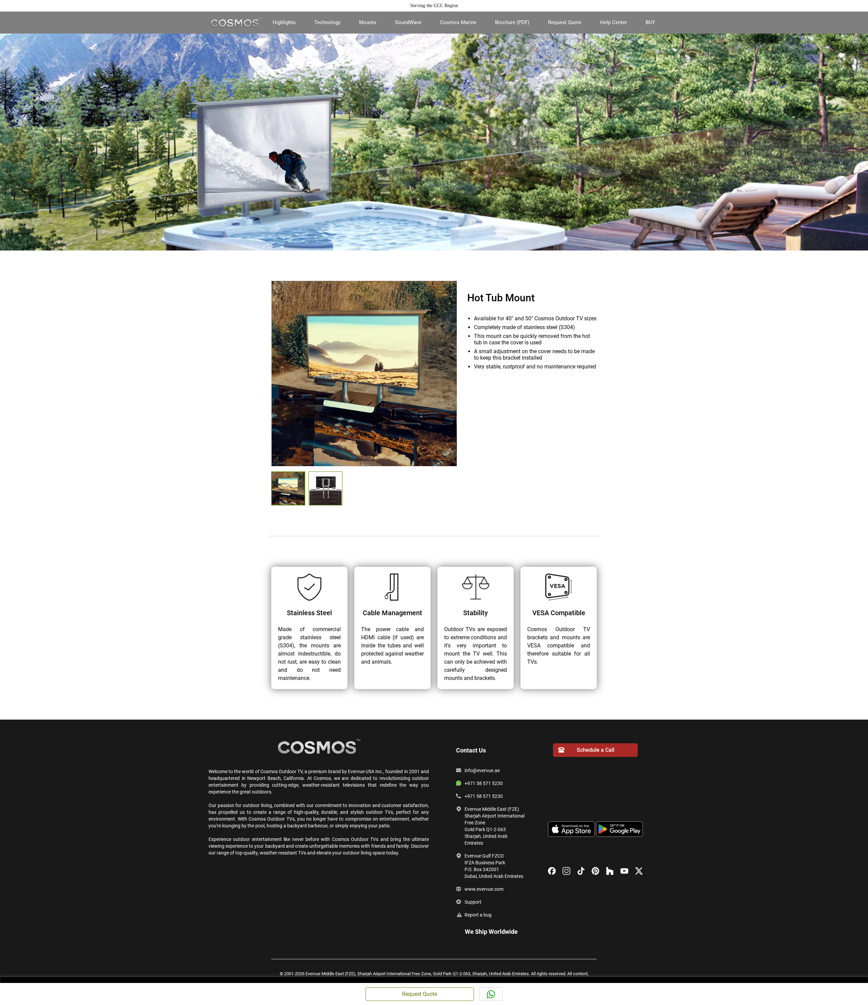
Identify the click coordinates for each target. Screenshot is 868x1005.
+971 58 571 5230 (484, 783)
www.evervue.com (484, 889)
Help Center (613, 22)
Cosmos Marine (458, 22)
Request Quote (564, 22)
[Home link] (236, 21)
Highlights (284, 22)
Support (473, 902)
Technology (327, 22)
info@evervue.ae (482, 770)
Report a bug (478, 915)
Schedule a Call (595, 750)
